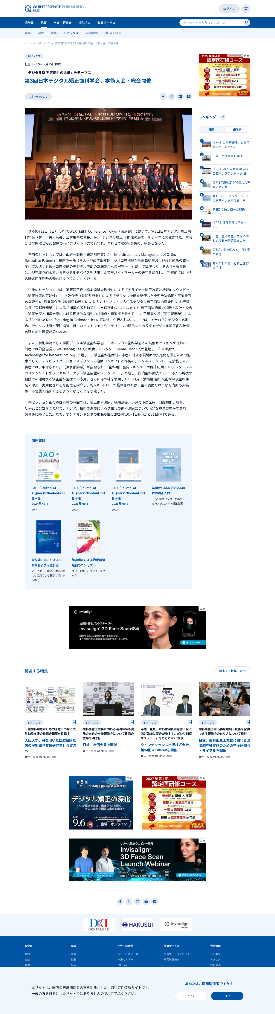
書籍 (27, 954)
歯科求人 (84, 22)
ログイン (229, 8)
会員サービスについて (177, 954)
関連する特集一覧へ (232, 671)
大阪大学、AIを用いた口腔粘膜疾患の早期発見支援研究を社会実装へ (50, 745)
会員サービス (106, 22)
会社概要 (215, 954)
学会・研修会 (62, 22)
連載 (41, 33)
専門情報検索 (171, 959)
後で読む (115, 33)
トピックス (71, 33)
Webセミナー (125, 959)
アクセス (215, 959)
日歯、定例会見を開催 (100, 744)
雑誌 (27, 959)
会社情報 (215, 945)
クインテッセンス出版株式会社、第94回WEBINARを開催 (166, 747)
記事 (44, 22)
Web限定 (92, 33)
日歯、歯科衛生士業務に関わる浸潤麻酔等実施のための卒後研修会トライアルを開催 (224, 745)
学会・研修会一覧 (128, 954)
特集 (54, 33)
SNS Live (122, 965)
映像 (27, 965)
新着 (28, 33)
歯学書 (29, 22)
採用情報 (215, 965)
